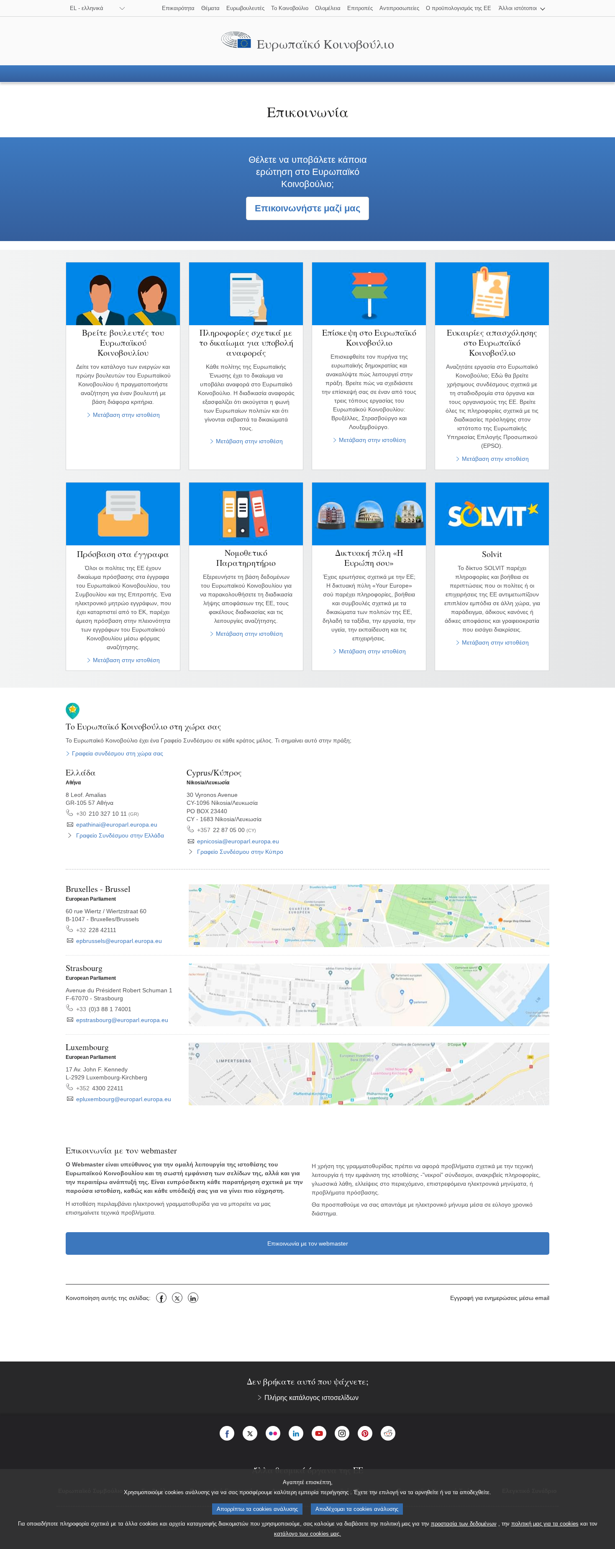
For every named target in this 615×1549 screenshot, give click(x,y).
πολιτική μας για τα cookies (545, 1524)
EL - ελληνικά (86, 8)
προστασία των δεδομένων (464, 1524)
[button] (522, 8)
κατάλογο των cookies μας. (307, 1534)
